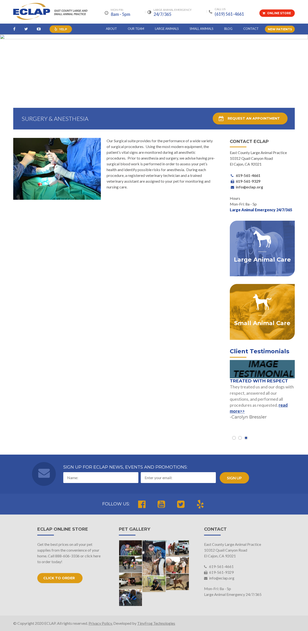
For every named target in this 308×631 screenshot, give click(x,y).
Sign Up (234, 478)
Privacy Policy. (101, 623)
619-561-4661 (221, 566)
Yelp (62, 29)
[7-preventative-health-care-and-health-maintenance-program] (177, 548)
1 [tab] (234, 438)
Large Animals (167, 29)
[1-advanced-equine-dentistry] (177, 565)
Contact (251, 29)
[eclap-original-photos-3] (154, 557)
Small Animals (201, 29)
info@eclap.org (221, 578)
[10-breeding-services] (177, 582)
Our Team (136, 29)
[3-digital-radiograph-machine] (130, 564)
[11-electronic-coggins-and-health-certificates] (130, 581)
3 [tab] (246, 438)
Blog (228, 29)
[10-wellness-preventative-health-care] (154, 584)
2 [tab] (240, 438)
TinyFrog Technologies (156, 623)
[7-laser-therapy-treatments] (130, 598)
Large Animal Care (262, 259)
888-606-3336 (67, 556)
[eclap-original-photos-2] (130, 548)
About (111, 29)
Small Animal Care (262, 323)
